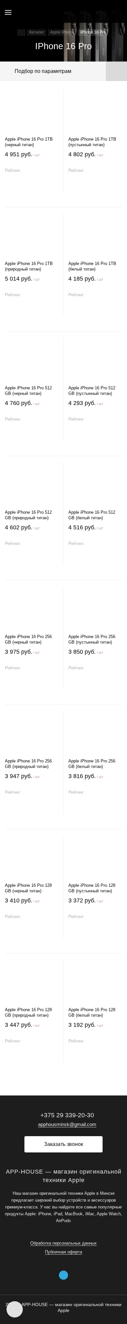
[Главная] (21, 32)
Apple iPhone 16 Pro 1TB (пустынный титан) (92, 142)
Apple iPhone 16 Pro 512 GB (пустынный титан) (91, 390)
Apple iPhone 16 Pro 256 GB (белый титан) (91, 764)
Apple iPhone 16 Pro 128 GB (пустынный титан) (91, 888)
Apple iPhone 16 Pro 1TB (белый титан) (92, 266)
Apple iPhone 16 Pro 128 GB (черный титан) (28, 888)
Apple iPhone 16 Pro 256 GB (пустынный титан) (91, 639)
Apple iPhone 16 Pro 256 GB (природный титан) (28, 764)
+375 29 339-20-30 (67, 1115)
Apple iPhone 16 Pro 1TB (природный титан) (29, 266)
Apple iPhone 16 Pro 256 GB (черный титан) (28, 639)
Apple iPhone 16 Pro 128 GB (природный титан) (28, 1012)
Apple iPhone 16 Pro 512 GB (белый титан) (91, 515)
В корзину (32, 185)
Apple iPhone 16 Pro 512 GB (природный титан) (28, 515)
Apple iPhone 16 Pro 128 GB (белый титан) (91, 1012)
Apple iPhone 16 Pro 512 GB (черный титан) (28, 390)
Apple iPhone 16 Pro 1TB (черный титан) (29, 142)
